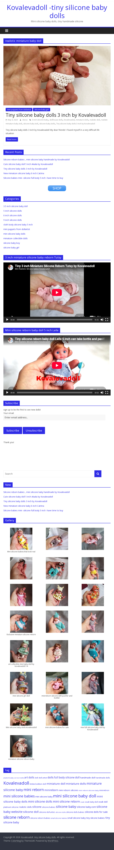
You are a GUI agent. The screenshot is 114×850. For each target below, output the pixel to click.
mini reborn (34, 789)
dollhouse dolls (56, 120)
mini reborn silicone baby (89, 790)
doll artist (43, 777)
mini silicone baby (44, 796)
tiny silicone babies (95, 817)
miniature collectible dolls (15, 238)
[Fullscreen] (106, 319)
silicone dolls (61, 812)
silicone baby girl (41, 109)
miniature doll (56, 783)
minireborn (51, 790)
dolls (51, 777)
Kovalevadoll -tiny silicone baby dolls (57, 11)
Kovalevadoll (69, 120)
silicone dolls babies (75, 812)
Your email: (8, 413)
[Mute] (101, 319)
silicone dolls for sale (96, 812)
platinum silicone (10, 807)
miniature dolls (82, 120)
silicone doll (31, 812)
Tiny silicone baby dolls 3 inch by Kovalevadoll (56, 115)
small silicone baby (76, 817)
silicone (36, 807)
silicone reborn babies (40, 818)
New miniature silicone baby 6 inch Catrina (23, 173)
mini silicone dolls (40, 801)
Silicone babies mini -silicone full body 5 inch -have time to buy (33, 177)
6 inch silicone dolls (12, 215)
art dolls (29, 777)
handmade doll (87, 777)
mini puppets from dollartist (19, 109)
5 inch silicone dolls (12, 210)
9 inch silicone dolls (12, 220)
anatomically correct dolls (13, 778)
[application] (57, 292)
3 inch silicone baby (40, 120)
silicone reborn (16, 817)
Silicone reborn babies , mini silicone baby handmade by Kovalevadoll (36, 159)
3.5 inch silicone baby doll (15, 206)
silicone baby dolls (47, 123)
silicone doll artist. (47, 812)
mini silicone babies (19, 796)
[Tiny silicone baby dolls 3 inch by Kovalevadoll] (57, 47)
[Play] (7, 319)
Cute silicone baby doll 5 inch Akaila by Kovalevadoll (28, 164)
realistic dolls (25, 806)
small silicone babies (59, 818)
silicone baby (66, 806)
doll (36, 777)
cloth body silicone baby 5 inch (18, 224)
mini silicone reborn (66, 801)
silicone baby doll (30, 123)
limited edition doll (38, 784)
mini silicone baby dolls (14, 233)
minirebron (104, 790)
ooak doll (102, 801)
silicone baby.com (86, 807)
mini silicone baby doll (74, 796)
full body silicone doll (67, 777)
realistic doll (95, 120)
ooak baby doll (91, 802)
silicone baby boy (11, 243)
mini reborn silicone (68, 790)
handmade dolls (103, 777)
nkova (25, 120)
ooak (82, 802)
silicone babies (48, 807)
